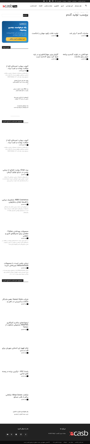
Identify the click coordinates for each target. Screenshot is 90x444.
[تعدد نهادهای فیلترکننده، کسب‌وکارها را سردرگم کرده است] (6, 108)
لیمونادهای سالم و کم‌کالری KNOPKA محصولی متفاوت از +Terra (16, 324)
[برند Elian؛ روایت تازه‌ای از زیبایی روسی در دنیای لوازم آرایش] (6, 91)
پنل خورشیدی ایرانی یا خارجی (20, 411)
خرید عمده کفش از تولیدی (21, 414)
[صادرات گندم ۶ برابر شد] (75, 24)
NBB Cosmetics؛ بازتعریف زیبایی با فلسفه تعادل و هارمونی (15, 201)
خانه (87, 12)
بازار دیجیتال (78, 6)
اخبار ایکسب (33, 6)
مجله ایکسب (54, 35)
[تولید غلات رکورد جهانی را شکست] (45, 24)
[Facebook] (55, 1)
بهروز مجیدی (24, 238)
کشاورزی (56, 6)
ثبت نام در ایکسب (81, 1)
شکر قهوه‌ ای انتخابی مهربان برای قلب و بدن (15, 349)
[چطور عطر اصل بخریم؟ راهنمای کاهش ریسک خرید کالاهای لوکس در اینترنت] (6, 83)
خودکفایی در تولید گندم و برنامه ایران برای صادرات (75, 55)
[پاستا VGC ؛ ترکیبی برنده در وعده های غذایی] (15, 362)
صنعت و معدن (48, 6)
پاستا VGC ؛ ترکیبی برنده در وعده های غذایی (15, 372)
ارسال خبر (74, 1)
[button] (86, 6)
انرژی (62, 6)
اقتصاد (40, 6)
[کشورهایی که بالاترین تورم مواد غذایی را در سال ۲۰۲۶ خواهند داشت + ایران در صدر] (6, 100)
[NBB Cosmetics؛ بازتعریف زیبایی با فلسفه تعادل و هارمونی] (15, 191)
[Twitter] (47, 1)
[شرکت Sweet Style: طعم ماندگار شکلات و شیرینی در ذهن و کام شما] (15, 290)
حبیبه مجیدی (24, 174)
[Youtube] (44, 1)
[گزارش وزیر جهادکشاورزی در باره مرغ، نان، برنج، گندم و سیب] (45, 45)
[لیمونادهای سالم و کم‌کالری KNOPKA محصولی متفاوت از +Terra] (15, 314)
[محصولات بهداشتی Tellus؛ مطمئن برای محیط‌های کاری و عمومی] (15, 222)
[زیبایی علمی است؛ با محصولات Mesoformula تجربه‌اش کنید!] (15, 254)
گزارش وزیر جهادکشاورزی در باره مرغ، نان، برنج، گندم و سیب (45, 55)
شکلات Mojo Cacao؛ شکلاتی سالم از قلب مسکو (17, 396)
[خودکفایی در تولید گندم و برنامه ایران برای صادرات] (75, 45)
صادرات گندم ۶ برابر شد (78, 33)
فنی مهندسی (69, 6)
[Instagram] (52, 1)
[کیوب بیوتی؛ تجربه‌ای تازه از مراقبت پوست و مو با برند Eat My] (15, 57)
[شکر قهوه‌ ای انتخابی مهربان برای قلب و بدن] (15, 339)
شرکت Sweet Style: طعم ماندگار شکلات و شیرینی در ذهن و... (15, 300)
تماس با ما (59, 1)
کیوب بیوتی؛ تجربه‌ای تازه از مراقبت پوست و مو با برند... (17, 67)
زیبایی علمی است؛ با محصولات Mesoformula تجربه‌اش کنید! (16, 264)
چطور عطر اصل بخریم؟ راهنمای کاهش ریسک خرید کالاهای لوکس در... (20, 82)
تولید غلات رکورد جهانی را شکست (45, 33)
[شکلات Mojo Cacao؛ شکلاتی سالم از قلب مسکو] (15, 386)
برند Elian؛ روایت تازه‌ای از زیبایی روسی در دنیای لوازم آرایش (15, 171)
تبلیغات (69, 1)
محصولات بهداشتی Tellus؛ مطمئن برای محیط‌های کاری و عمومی (16, 233)
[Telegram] (49, 1)
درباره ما (64, 1)
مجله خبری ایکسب (23, 70)
